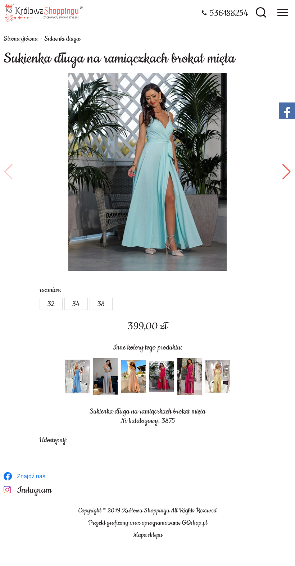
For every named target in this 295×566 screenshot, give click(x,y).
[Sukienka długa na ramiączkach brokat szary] (105, 376)
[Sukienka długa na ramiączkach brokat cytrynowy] (217, 376)
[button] (8, 172)
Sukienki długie (62, 39)
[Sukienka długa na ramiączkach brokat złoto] (133, 376)
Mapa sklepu (147, 535)
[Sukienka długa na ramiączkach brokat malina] (161, 376)
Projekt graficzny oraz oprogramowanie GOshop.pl (147, 523)
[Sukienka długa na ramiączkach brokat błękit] (77, 376)
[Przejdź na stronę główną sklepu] (43, 13)
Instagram (34, 490)
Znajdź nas (31, 476)
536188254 (229, 13)
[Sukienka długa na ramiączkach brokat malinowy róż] (189, 376)
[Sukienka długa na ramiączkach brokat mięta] (147, 172)
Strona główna (21, 39)
